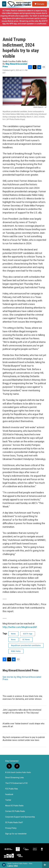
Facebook (9, 794)
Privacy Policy (10, 828)
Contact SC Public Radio (15, 811)
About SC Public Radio (14, 806)
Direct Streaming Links (14, 778)
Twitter (8, 800)
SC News (26, 640)
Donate (40, 4)
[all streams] (45, 864)
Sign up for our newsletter (16, 834)
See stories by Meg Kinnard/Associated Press (22, 678)
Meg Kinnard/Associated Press (15, 65)
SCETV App (27, 634)
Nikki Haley (16, 651)
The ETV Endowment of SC (16, 783)
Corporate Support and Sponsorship (20, 817)
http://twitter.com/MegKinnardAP (20, 627)
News (13, 634)
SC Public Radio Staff (14, 822)
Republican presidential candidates (26, 645)
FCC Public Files (11, 789)
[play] (4, 864)
